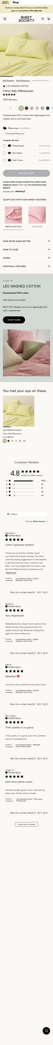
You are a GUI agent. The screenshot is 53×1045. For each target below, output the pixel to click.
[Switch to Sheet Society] (5, 2)
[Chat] (46, 1031)
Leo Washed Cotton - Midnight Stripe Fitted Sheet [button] (28, 745)
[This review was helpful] (39, 592)
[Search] (42, 18)
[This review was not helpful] (44, 592)
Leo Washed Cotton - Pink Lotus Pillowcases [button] (29, 800)
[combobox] (36, 521)
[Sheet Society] (26, 19)
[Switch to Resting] (15, 2)
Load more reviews (26, 824)
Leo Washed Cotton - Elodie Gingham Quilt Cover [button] (27, 579)
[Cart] (48, 18)
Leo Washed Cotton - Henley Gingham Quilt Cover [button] (27, 691)
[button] (26, 241)
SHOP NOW (14, 320)
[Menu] (5, 19)
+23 (24, 441)
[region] (26, 481)
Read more (11, 572)
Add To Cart (26, 173)
